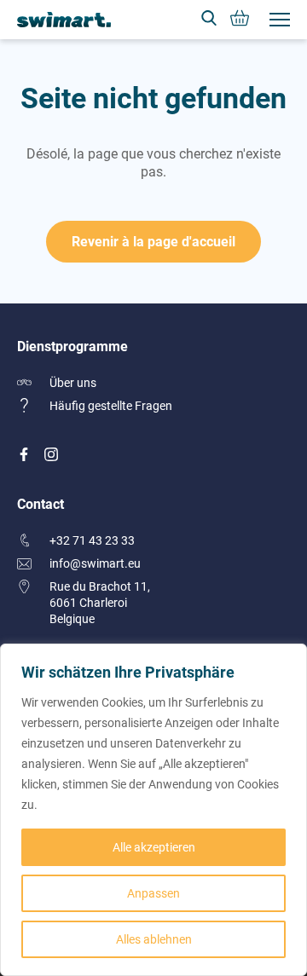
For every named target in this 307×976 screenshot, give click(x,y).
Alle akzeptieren (154, 847)
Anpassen (153, 893)
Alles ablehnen (154, 939)
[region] (153, 810)
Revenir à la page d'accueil (153, 241)
